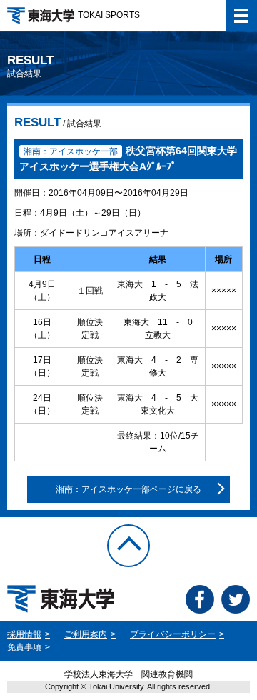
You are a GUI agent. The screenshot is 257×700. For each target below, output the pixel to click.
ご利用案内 (85, 634)
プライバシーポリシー (173, 634)
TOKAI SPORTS (109, 15)
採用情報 (24, 634)
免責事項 (24, 647)
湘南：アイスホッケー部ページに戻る (128, 489)
